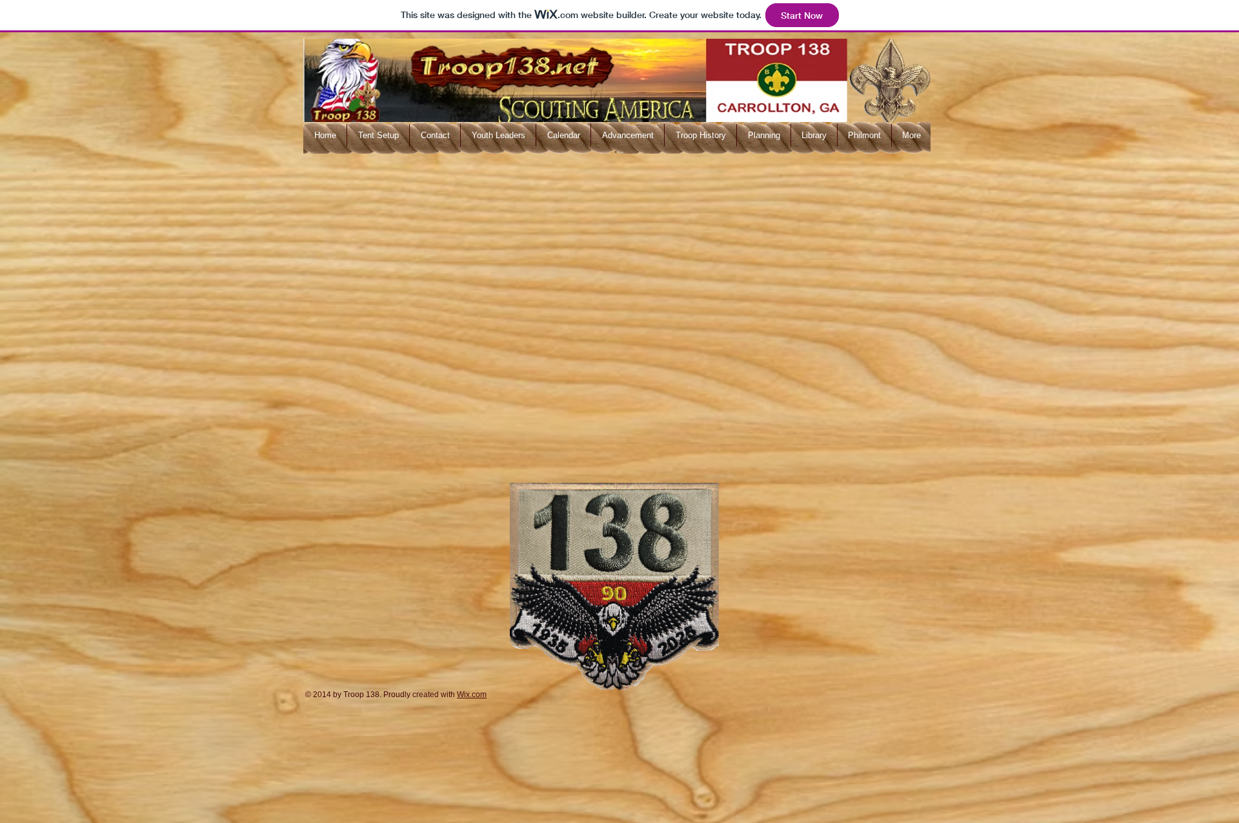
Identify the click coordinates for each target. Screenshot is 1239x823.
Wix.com (472, 694)
